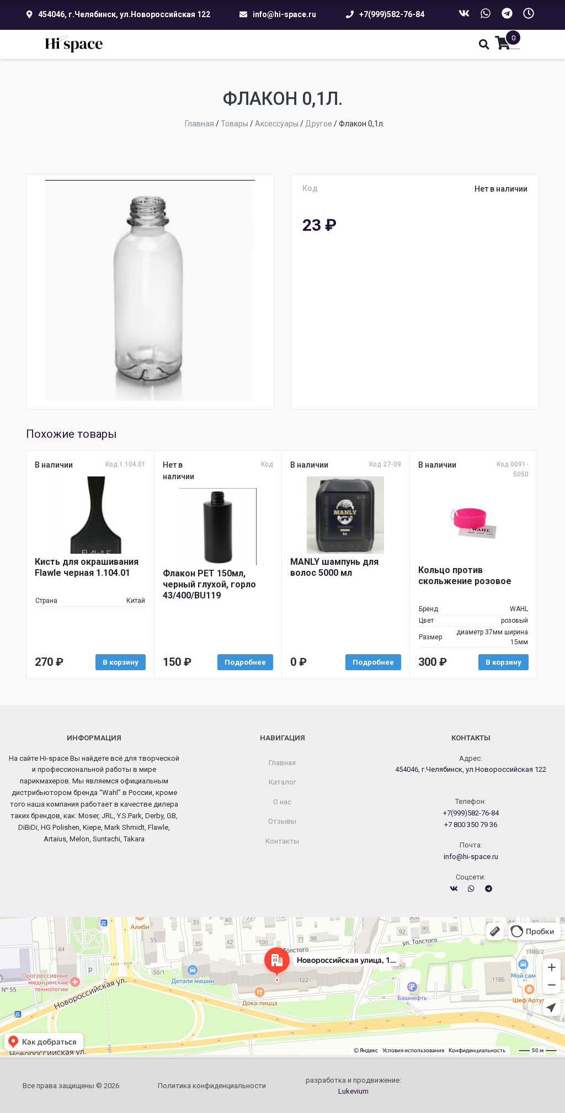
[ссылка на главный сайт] (74, 44)
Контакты (282, 841)
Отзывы (282, 821)
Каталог (282, 782)
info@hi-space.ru (284, 14)
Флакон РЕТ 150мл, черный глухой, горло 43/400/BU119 (209, 584)
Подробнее (245, 662)
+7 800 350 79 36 (470, 824)
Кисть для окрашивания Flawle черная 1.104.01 (86, 567)
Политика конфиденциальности (212, 1086)
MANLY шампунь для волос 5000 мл (334, 567)
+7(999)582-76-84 (391, 14)
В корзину (120, 662)
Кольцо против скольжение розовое (464, 575)
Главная (282, 763)
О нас (282, 802)
